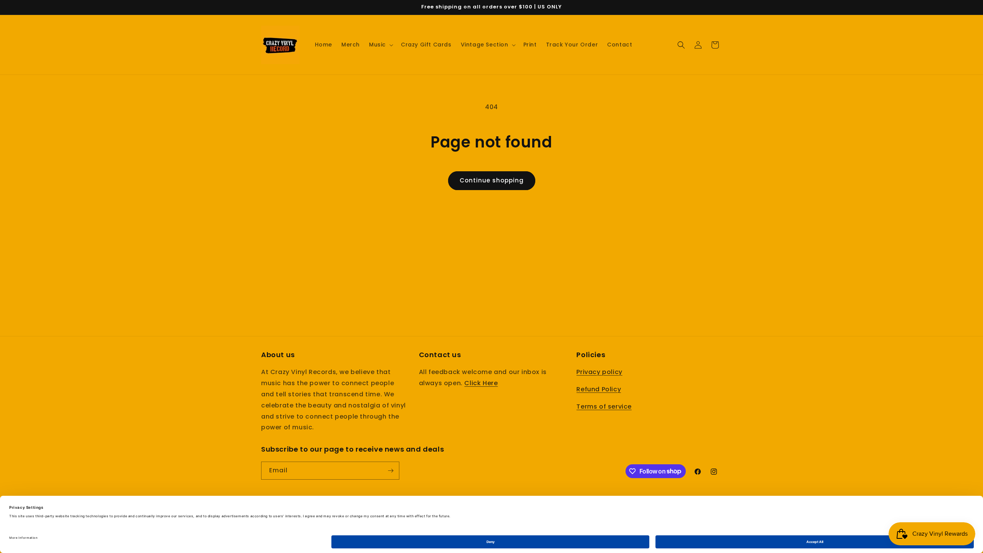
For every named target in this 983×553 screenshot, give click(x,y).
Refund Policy (598, 389)
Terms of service (604, 406)
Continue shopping (492, 180)
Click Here (481, 383)
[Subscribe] (390, 471)
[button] (380, 44)
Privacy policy (599, 372)
